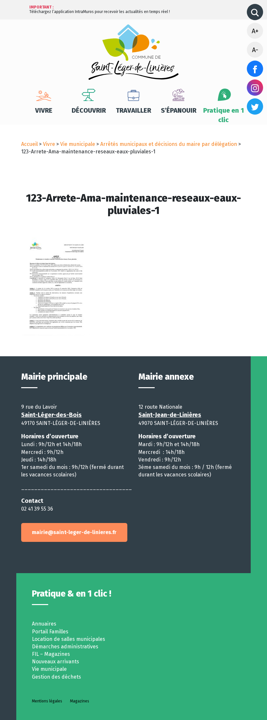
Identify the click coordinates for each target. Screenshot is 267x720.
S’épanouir (178, 110)
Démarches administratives (65, 646)
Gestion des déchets (56, 677)
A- (255, 50)
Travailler (133, 110)
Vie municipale (77, 144)
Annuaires (44, 624)
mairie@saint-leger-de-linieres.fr (74, 532)
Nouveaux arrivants (55, 661)
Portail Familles (50, 631)
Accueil (29, 144)
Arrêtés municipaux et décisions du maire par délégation (168, 144)
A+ (255, 31)
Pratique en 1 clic (223, 115)
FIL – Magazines (51, 654)
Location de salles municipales (68, 639)
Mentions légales (47, 701)
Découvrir (89, 110)
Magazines (79, 701)
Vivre (43, 110)
